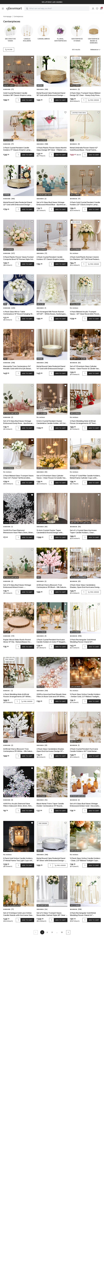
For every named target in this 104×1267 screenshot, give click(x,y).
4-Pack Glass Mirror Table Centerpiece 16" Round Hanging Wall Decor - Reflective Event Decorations (18, 313)
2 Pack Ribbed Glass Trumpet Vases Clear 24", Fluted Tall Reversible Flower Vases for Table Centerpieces (18, 477)
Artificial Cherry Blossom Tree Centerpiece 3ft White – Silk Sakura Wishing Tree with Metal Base (18, 750)
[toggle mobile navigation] (3, 8)
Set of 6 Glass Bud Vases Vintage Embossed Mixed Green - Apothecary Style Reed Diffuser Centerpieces (17, 586)
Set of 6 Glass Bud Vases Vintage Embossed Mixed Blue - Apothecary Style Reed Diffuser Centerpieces (52, 203)
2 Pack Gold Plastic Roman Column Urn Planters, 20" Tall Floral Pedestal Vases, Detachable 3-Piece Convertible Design (85, 258)
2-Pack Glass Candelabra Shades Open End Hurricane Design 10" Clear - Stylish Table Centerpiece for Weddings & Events (52, 750)
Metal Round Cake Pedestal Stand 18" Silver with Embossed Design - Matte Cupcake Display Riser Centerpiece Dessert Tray (51, 859)
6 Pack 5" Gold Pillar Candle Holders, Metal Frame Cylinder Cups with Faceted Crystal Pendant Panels (85, 477)
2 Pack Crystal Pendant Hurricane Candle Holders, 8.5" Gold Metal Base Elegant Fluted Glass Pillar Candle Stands (84, 750)
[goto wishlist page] (97, 8)
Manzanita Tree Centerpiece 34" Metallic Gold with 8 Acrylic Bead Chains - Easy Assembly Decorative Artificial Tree (17, 367)
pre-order (94, 100)
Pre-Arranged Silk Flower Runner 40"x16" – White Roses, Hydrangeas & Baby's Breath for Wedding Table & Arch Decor (51, 313)
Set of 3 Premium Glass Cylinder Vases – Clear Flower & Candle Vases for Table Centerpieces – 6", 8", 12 (85, 367)
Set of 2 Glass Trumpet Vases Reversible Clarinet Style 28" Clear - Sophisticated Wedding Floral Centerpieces (51, 914)
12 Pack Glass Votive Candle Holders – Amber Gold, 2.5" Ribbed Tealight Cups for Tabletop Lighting (85, 695)
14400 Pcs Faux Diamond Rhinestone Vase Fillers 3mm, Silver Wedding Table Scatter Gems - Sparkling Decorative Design (18, 531)
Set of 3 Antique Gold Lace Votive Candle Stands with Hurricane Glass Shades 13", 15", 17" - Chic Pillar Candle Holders (18, 914)
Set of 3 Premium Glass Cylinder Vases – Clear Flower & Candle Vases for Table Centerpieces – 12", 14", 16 (52, 477)
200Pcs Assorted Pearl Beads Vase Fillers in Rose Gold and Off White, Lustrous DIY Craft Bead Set (51, 695)
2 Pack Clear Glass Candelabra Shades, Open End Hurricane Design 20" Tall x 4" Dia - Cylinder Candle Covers (85, 586)
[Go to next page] (68, 932)
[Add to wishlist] (32, 57)
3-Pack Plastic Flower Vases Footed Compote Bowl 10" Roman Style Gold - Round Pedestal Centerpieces (18, 258)
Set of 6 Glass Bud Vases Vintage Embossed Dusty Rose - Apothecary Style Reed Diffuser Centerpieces (18, 422)
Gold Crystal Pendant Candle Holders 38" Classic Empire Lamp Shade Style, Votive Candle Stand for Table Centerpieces (18, 94)
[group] (52, 2)
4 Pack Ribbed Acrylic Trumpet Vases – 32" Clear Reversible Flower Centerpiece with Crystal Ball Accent (85, 313)
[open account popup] (93, 8)
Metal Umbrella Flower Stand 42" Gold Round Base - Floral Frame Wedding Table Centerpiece (84, 149)
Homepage (7, 16)
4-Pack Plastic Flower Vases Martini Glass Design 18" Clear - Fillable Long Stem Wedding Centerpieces (52, 149)
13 (62, 932)
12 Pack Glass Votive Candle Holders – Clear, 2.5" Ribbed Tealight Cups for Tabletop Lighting (85, 859)
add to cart (27, 100)
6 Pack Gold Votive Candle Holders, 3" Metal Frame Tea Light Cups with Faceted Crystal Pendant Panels (18, 859)
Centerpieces (18, 16)
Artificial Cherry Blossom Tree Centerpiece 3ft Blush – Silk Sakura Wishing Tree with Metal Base (51, 586)
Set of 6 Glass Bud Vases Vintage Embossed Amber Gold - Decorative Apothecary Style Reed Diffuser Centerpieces (85, 805)
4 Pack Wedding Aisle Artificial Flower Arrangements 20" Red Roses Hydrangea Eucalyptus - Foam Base (85, 422)
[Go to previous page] (36, 932)
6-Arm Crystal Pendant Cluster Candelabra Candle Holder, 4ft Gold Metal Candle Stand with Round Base (51, 422)
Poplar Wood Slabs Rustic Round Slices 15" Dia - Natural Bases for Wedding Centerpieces (17, 641)
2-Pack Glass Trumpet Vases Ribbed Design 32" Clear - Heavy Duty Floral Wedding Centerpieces (85, 94)
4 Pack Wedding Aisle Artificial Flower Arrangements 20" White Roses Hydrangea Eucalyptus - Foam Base (18, 695)
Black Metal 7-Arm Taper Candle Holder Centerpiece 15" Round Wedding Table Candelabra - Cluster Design (52, 805)
